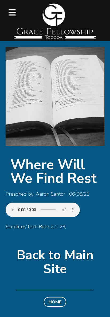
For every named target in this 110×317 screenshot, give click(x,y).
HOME (55, 302)
